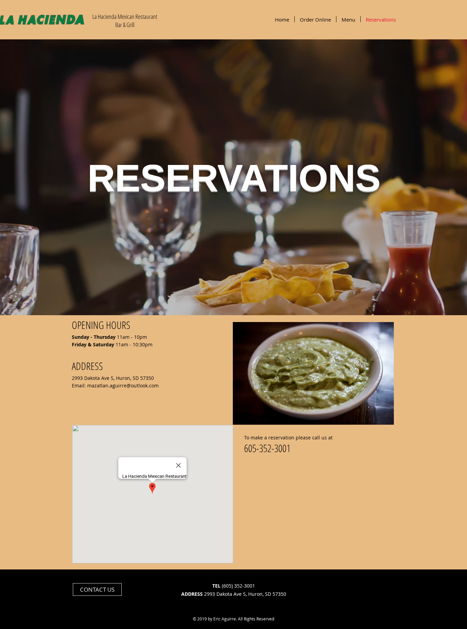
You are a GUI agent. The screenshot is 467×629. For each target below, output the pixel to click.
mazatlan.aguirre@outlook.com (123, 385)
